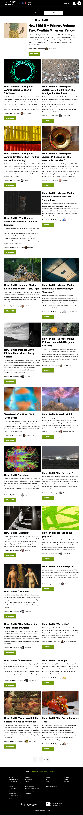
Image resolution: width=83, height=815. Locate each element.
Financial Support (13, 795)
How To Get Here (29, 786)
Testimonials (12, 793)
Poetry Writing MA (13, 788)
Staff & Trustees (29, 791)
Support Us (28, 777)
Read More (34, 53)
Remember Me (61, 23)
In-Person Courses (13, 779)
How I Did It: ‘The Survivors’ (57, 473)
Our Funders (28, 779)
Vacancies (28, 793)
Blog (47, 779)
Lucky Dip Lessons (50, 784)
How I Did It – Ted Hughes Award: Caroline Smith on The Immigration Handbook (58, 90)
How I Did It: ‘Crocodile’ (17, 591)
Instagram (66, 781)
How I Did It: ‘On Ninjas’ (55, 660)
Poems (47, 781)
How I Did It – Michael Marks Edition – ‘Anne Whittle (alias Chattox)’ (58, 342)
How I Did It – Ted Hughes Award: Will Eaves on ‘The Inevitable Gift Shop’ (56, 157)
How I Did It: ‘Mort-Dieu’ (55, 624)
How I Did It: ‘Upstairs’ (16, 532)
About (27, 781)
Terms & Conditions (69, 784)
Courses (11, 777)
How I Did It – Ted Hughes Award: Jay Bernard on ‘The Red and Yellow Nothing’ (21, 157)
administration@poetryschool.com (44, 771)
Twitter (66, 779)
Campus (48, 777)
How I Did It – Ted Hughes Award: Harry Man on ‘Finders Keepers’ (20, 221)
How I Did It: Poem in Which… (58, 414)
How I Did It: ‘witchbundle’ (18, 660)
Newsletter (67, 777)
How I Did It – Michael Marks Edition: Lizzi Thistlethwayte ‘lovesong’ (58, 288)
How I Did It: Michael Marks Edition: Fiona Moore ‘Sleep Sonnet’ (19, 353)
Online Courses (13, 781)
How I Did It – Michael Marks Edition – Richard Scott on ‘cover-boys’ (58, 196)
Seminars (11, 786)
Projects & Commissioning (32, 788)
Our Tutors (12, 798)
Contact (27, 784)
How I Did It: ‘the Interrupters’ (58, 566)
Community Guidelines (51, 786)
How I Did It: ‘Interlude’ (16, 475)
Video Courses (12, 784)
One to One (12, 791)
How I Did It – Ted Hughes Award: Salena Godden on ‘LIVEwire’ (18, 90)
